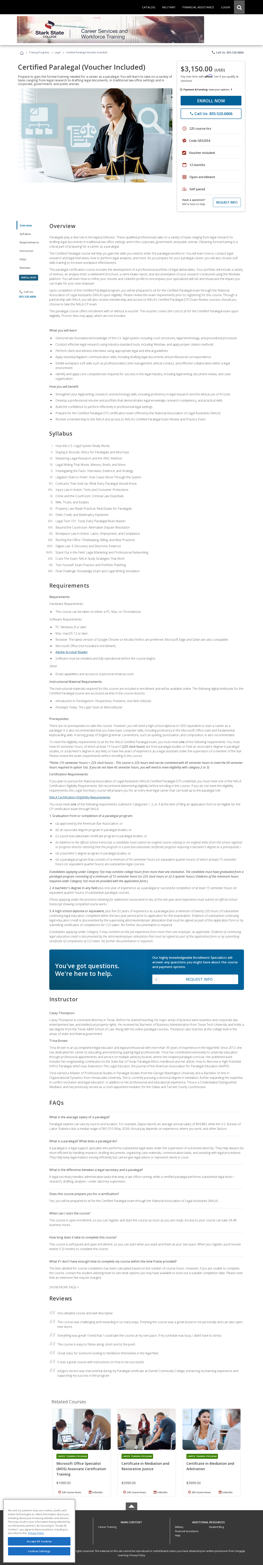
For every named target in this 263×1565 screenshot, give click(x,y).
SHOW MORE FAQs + (64, 1287)
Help (177, 1535)
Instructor (27, 251)
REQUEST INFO (227, 202)
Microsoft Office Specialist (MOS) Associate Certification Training (81, 1468)
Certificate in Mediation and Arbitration (210, 1466)
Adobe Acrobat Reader (71, 652)
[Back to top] (131, 1521)
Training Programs (39, 52)
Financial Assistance (187, 1531)
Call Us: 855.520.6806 (227, 52)
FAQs (23, 259)
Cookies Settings (39, 1551)
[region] (39, 1531)
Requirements (29, 242)
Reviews (25, 268)
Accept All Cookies (39, 1541)
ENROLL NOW (211, 101)
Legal (57, 52)
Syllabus (25, 234)
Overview (26, 225)
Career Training (107, 1527)
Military (179, 1527)
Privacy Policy (137, 1555)
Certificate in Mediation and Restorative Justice (145, 1466)
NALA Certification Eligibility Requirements (79, 797)
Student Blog (216, 1527)
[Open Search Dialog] (239, 7)
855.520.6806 (27, 296)
